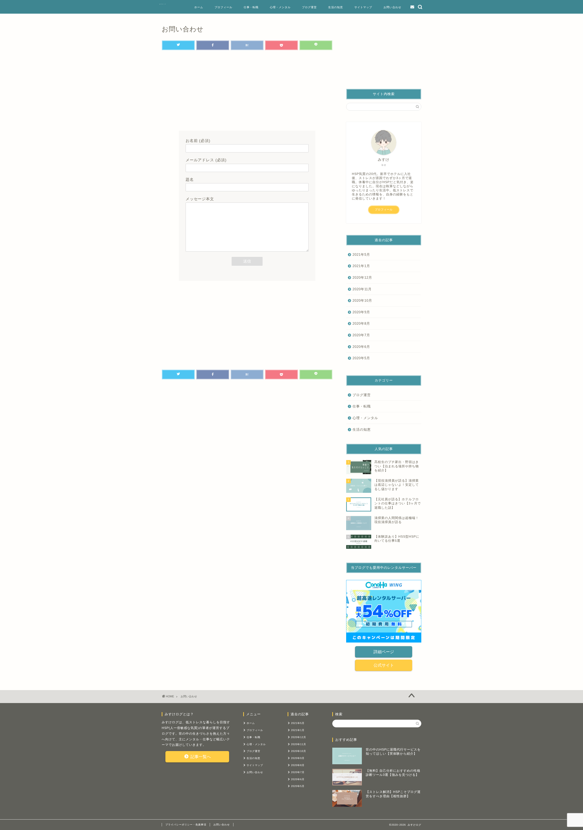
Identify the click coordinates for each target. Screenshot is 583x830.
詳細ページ (383, 652)
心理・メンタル (280, 7)
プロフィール (223, 7)
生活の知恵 (335, 7)
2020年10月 (362, 300)
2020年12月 (362, 277)
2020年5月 (361, 358)
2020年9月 (361, 312)
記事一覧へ (200, 756)
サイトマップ (363, 7)
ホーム (198, 7)
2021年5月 (361, 254)
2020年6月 (361, 347)
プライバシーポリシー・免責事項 (185, 824)
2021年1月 (361, 266)
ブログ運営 (309, 7)
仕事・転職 (251, 7)
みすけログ (162, 4)
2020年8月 (361, 323)
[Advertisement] (247, 92)
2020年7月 (361, 335)
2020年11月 (362, 289)
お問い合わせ (392, 7)
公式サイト (383, 665)
